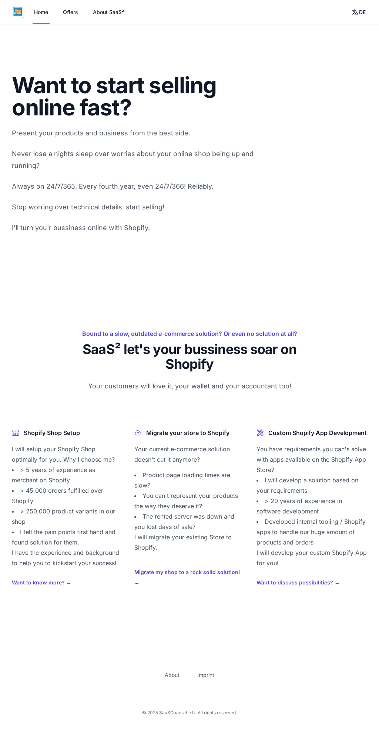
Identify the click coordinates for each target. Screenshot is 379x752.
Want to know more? (41, 582)
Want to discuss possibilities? (298, 582)
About (172, 675)
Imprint (205, 675)
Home (41, 12)
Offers (70, 12)
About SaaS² (108, 12)
